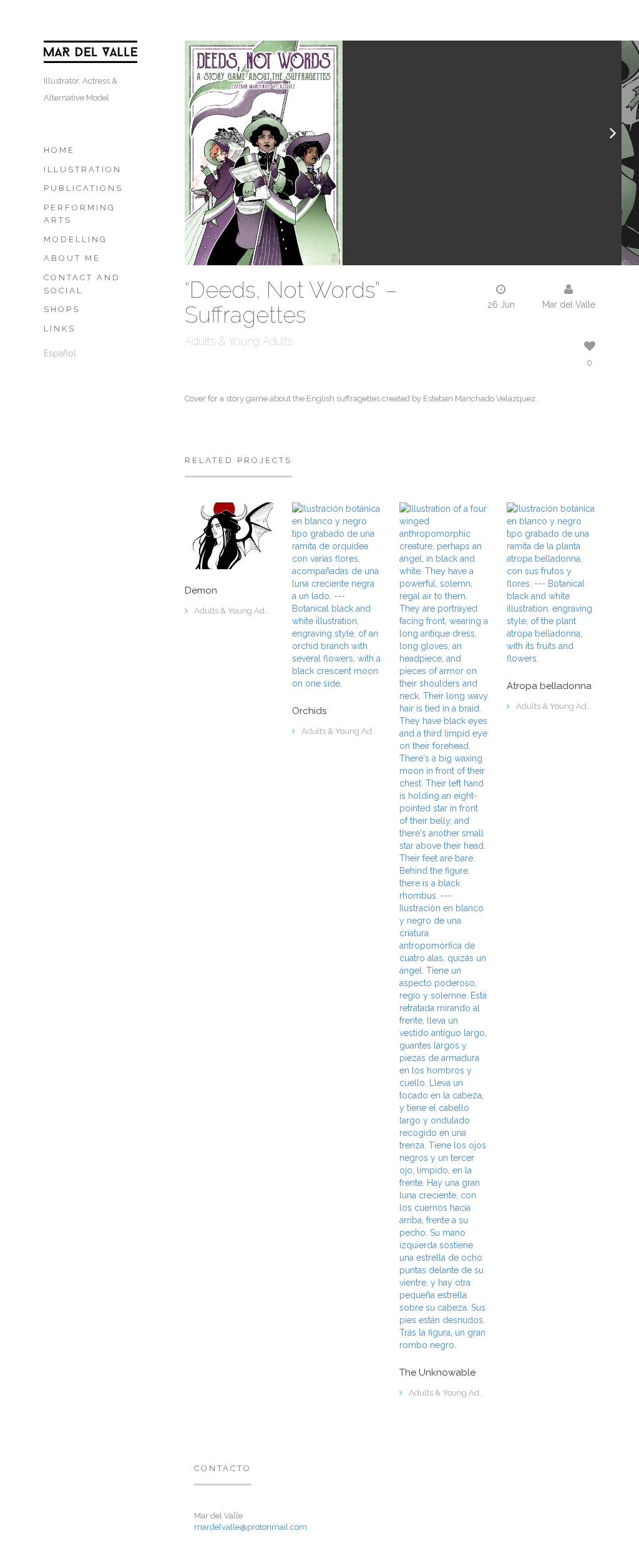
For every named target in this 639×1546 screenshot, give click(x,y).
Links (60, 328)
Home (59, 150)
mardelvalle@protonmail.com (250, 1527)
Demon (201, 590)
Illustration (83, 169)
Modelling (75, 239)
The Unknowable (437, 1372)
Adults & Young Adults (239, 341)
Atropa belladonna (549, 686)
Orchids (309, 711)
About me (72, 258)
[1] (551, 583)
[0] (229, 535)
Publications (83, 188)
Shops (62, 309)
